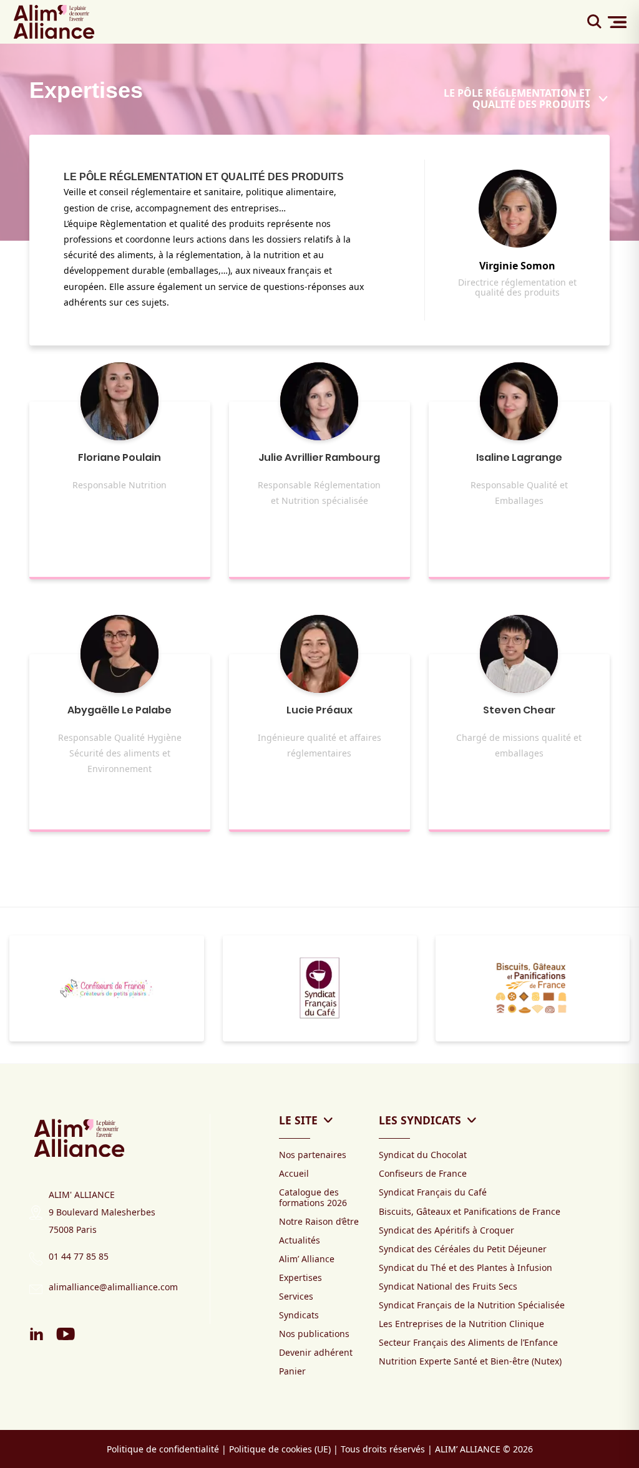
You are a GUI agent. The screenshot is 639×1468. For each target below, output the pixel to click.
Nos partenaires (312, 1155)
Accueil (294, 1173)
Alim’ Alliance (306, 1259)
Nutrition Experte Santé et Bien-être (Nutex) (470, 1361)
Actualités (299, 1240)
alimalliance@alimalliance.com (113, 1287)
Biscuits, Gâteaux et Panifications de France (469, 1211)
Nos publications (314, 1334)
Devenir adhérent (316, 1352)
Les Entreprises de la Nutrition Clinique (461, 1324)
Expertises (300, 1277)
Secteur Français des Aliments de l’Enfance (468, 1342)
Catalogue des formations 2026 (313, 1197)
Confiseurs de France (423, 1173)
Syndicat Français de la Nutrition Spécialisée (472, 1305)
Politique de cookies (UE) (280, 1449)
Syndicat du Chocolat (423, 1155)
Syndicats (299, 1315)
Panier (292, 1371)
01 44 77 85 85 (79, 1256)
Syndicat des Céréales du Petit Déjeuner (463, 1249)
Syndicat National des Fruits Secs (448, 1286)
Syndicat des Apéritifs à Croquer (446, 1230)
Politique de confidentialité (163, 1449)
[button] (3, 1057)
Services (296, 1296)
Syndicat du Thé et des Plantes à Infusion (465, 1267)
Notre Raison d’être (319, 1221)
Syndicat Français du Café (433, 1192)
